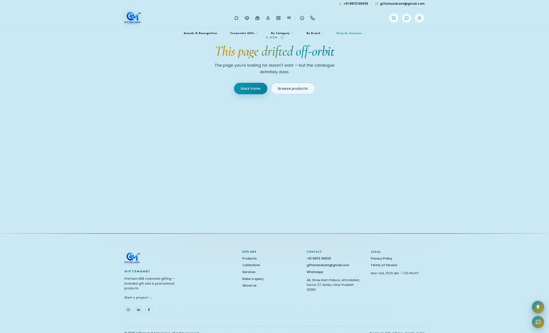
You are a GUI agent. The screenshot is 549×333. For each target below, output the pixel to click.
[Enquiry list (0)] (406, 18)
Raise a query (253, 279)
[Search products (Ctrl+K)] (394, 18)
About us (249, 286)
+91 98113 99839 (319, 259)
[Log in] (419, 18)
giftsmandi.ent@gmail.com (328, 265)
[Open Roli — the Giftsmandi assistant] (538, 322)
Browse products (293, 88)
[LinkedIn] (138, 310)
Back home (251, 88)
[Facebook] (149, 310)
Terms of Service (384, 265)
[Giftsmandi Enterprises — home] (132, 18)
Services (248, 272)
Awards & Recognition (200, 33)
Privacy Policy (381, 259)
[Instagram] (128, 310)
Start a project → (138, 297)
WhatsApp (315, 272)
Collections (251, 265)
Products (249, 259)
